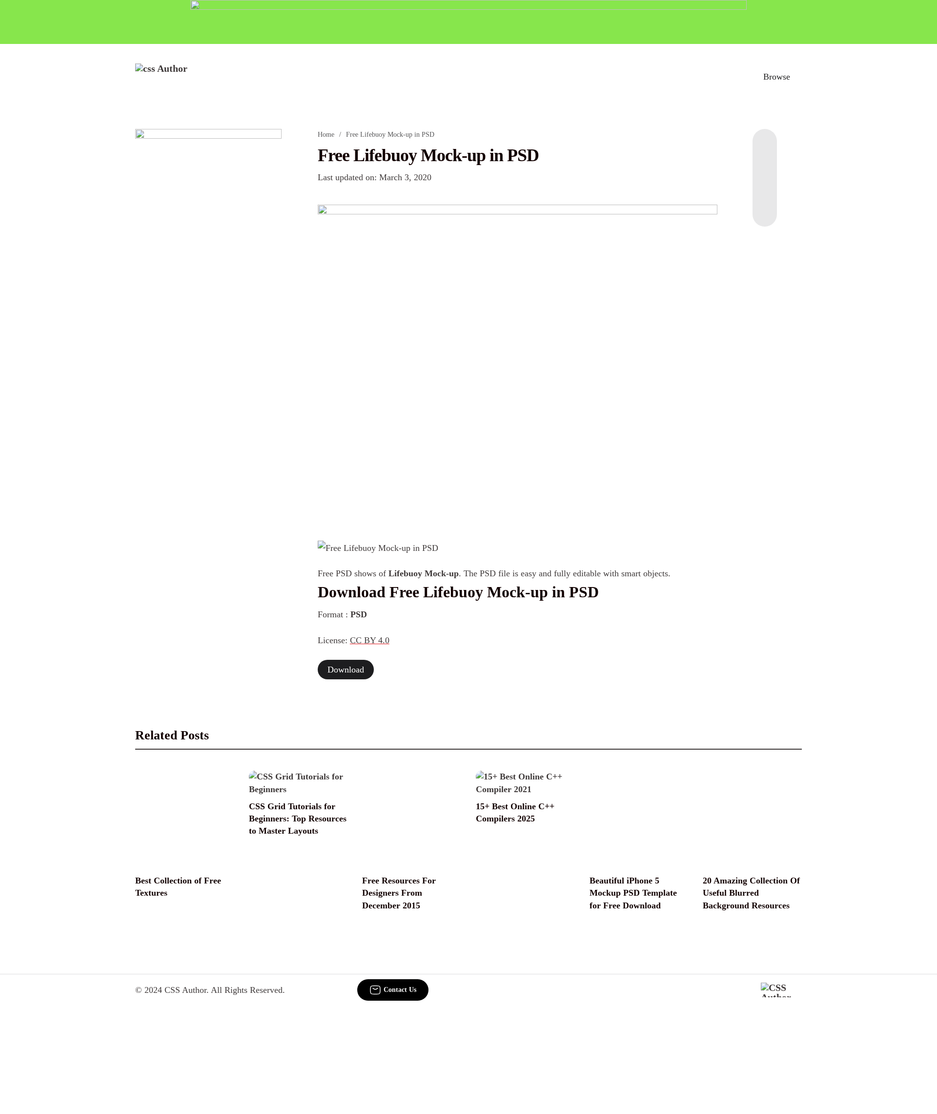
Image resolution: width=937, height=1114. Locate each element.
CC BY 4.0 (369, 640)
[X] (764, 207)
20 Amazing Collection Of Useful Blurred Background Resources (751, 893)
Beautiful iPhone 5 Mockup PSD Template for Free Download (633, 893)
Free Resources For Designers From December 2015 (399, 893)
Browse (776, 77)
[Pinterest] (764, 187)
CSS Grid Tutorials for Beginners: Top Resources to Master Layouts (297, 818)
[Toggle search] (731, 76)
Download (345, 669)
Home (326, 134)
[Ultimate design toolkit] (518, 361)
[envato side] (208, 274)
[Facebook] (764, 148)
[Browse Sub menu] (798, 76)
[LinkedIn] (764, 168)
